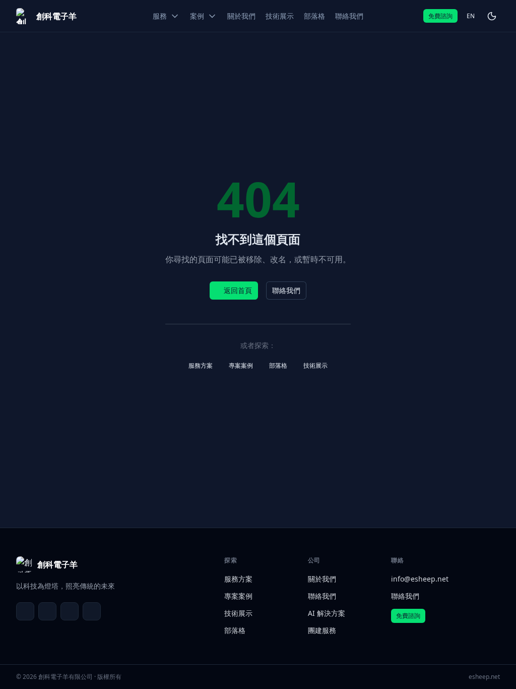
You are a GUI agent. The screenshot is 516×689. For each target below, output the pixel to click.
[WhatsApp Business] (69, 611)
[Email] (25, 611)
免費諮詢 (440, 16)
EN (471, 16)
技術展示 (315, 365)
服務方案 (200, 365)
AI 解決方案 (326, 613)
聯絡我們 (286, 290)
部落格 (278, 365)
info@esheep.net (419, 579)
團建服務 (322, 630)
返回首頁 (238, 290)
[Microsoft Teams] (47, 611)
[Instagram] (92, 611)
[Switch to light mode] (492, 16)
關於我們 (322, 579)
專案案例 (241, 365)
